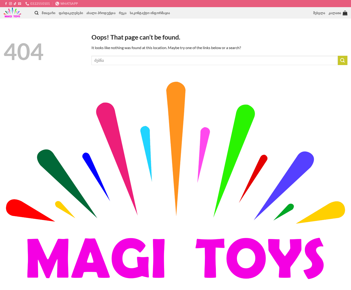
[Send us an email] (19, 3)
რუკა (123, 13)
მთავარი (48, 13)
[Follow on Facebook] (6, 3)
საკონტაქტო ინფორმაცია (150, 13)
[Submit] (342, 60)
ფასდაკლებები (71, 13)
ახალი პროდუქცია (101, 13)
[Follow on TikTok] (15, 3)
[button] (36, 13)
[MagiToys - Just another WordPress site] (13, 13)
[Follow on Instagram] (10, 3)
